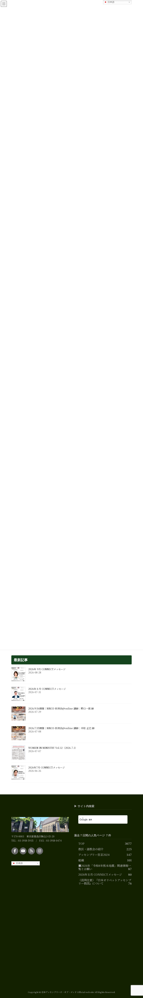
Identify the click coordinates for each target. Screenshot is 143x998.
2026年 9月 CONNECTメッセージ (47, 669)
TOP (81, 843)
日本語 (19, 863)
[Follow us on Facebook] (14, 850)
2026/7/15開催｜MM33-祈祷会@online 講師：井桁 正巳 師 (61, 728)
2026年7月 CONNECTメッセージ (46, 767)
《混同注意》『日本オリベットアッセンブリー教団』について (104, 881)
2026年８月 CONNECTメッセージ (47, 689)
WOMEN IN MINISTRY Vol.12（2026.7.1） (52, 748)
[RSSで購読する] (31, 850)
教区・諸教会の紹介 (90, 849)
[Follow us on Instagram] (39, 850)
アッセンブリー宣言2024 (94, 855)
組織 (81, 860)
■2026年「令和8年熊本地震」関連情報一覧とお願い (104, 867)
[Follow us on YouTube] (23, 850)
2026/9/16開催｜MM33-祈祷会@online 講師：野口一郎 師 (61, 708)
